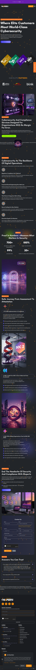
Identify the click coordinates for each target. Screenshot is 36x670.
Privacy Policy (6, 662)
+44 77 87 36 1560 (7, 631)
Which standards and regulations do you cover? (11, 579)
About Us (21, 641)
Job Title (20, 533)
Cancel (14, 550)
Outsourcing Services (23, 637)
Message (5, 537)
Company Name (7, 533)
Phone (20, 528)
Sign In (30, 6)
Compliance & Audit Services (24, 634)
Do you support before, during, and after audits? (11, 574)
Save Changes (8, 550)
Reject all (22, 665)
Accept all (29, 665)
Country (5, 528)
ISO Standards (22, 627)
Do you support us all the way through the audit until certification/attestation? (16, 564)
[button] (34, 6)
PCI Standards (22, 629)
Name (5, 521)
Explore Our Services (5, 41)
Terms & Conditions (12, 662)
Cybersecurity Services (23, 632)
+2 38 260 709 (6, 645)
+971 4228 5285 (7, 638)
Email (20, 521)
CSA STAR (21, 639)
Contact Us (21, 642)
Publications (5, 651)
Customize (17, 665)
